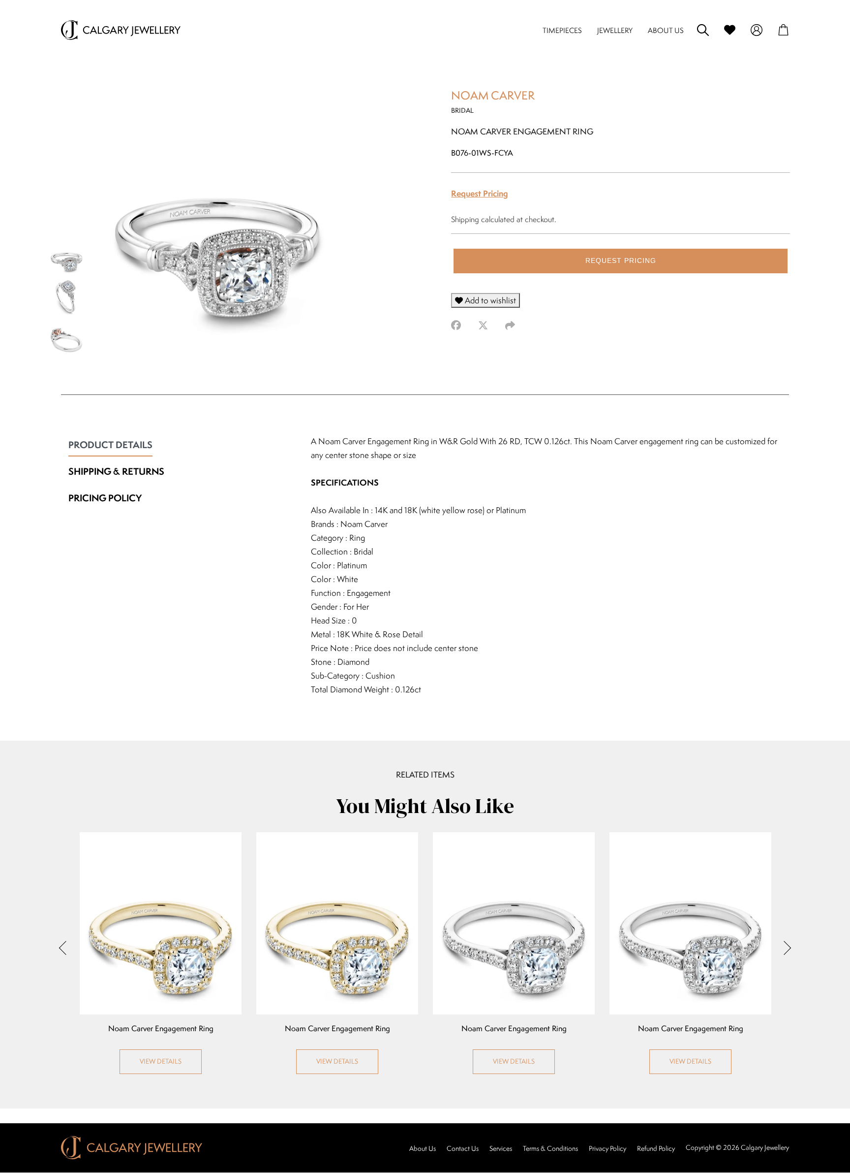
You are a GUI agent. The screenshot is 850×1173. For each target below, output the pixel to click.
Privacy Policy (607, 1148)
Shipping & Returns (116, 471)
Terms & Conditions (550, 1148)
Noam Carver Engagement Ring (160, 1028)
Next (784, 948)
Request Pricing (479, 193)
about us (666, 30)
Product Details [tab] (110, 444)
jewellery (615, 30)
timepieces (562, 30)
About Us (422, 1148)
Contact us (463, 1148)
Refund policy (656, 1148)
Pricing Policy (105, 497)
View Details (161, 1061)
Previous (66, 948)
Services (500, 1148)
